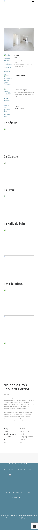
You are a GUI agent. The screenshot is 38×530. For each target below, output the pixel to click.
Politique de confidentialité (19, 469)
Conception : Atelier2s (19, 492)
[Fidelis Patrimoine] (9, 1)
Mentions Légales (19, 464)
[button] (33, 1)
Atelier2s (29, 518)
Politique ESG (19, 498)
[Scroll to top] (34, 526)
